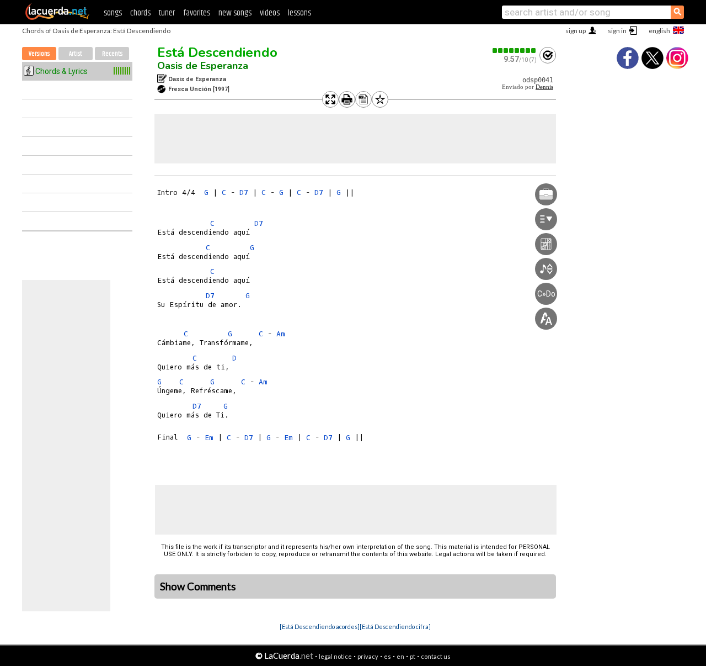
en (400, 656)
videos (270, 13)
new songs (235, 13)
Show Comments (198, 586)
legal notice (335, 656)
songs (113, 13)
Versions (39, 54)
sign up (575, 31)
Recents (112, 54)
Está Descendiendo (217, 52)
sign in (617, 31)
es (387, 656)
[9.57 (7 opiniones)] (515, 50)
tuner (167, 13)
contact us (436, 656)
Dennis (544, 87)
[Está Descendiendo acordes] (320, 626)
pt (412, 656)
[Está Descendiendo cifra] (395, 626)
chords (140, 13)
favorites (196, 13)
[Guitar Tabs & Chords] (57, 17)
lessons (299, 13)
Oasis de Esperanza (202, 65)
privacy (367, 656)
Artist (75, 54)
